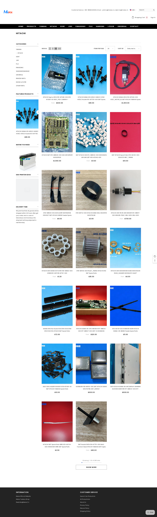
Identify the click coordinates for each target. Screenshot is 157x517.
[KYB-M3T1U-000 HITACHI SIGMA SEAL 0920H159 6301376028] (91, 190)
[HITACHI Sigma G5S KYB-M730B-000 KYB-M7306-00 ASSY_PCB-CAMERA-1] (57, 74)
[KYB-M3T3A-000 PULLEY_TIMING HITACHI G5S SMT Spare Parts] (91, 248)
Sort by (120, 48)
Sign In (153, 17)
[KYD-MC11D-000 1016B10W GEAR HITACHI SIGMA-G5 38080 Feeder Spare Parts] (125, 306)
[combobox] (145, 10)
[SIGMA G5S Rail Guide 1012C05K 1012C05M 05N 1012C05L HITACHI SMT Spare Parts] (57, 306)
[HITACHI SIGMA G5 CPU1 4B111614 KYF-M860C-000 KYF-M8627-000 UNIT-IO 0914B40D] (91, 306)
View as (44, 48)
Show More (91, 467)
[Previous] (16, 112)
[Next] (38, 112)
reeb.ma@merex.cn (121, 10)
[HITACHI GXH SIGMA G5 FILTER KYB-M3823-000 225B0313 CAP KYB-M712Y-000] (57, 248)
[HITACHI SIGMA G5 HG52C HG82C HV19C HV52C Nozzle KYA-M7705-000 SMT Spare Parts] (27, 114)
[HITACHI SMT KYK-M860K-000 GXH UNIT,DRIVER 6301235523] (57, 132)
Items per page (99, 48)
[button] (49, 48)
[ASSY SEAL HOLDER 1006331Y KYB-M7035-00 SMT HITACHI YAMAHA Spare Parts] (57, 364)
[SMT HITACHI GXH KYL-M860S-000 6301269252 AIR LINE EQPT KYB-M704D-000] (91, 132)
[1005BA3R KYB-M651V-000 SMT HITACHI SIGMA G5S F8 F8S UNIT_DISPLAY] (91, 364)
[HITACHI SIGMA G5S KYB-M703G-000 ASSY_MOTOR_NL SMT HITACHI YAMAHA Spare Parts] (125, 74)
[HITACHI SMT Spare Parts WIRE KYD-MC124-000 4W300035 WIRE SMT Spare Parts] (57, 421)
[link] (27, 160)
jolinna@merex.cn (108, 10)
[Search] (146, 10)
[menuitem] (27, 49)
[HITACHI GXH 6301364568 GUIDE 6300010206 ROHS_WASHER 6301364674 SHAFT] (125, 248)
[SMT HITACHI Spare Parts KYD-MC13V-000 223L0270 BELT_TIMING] (125, 132)
